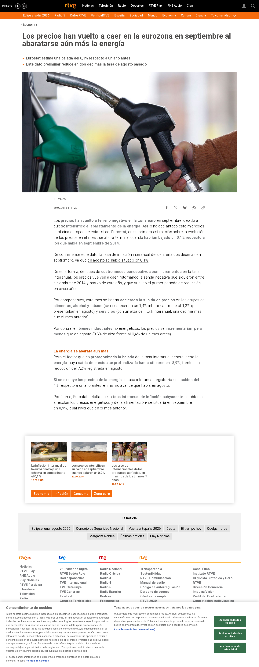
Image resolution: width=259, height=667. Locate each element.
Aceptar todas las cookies (230, 621)
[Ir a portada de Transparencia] (189, 558)
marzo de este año (106, 283)
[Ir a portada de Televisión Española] (78, 558)
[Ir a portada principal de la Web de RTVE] (38, 557)
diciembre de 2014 (70, 283)
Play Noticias (160, 536)
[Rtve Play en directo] (18, 6)
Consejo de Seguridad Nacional (99, 528)
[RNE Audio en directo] (24, 6)
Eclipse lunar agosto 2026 (51, 528)
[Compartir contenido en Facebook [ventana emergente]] (166, 206)
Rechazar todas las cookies (230, 635)
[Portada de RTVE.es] (71, 6)
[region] (129, 634)
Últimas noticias (132, 536)
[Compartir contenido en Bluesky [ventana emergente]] (184, 206)
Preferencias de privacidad (230, 648)
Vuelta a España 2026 (145, 528)
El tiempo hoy (191, 528)
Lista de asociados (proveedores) (134, 629)
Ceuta (170, 528)
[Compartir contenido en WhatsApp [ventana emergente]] (194, 206)
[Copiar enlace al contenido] (203, 206)
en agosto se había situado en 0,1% (118, 260)
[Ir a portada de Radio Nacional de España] (118, 558)
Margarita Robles (102, 536)
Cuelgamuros (217, 528)
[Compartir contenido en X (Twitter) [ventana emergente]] (175, 206)
